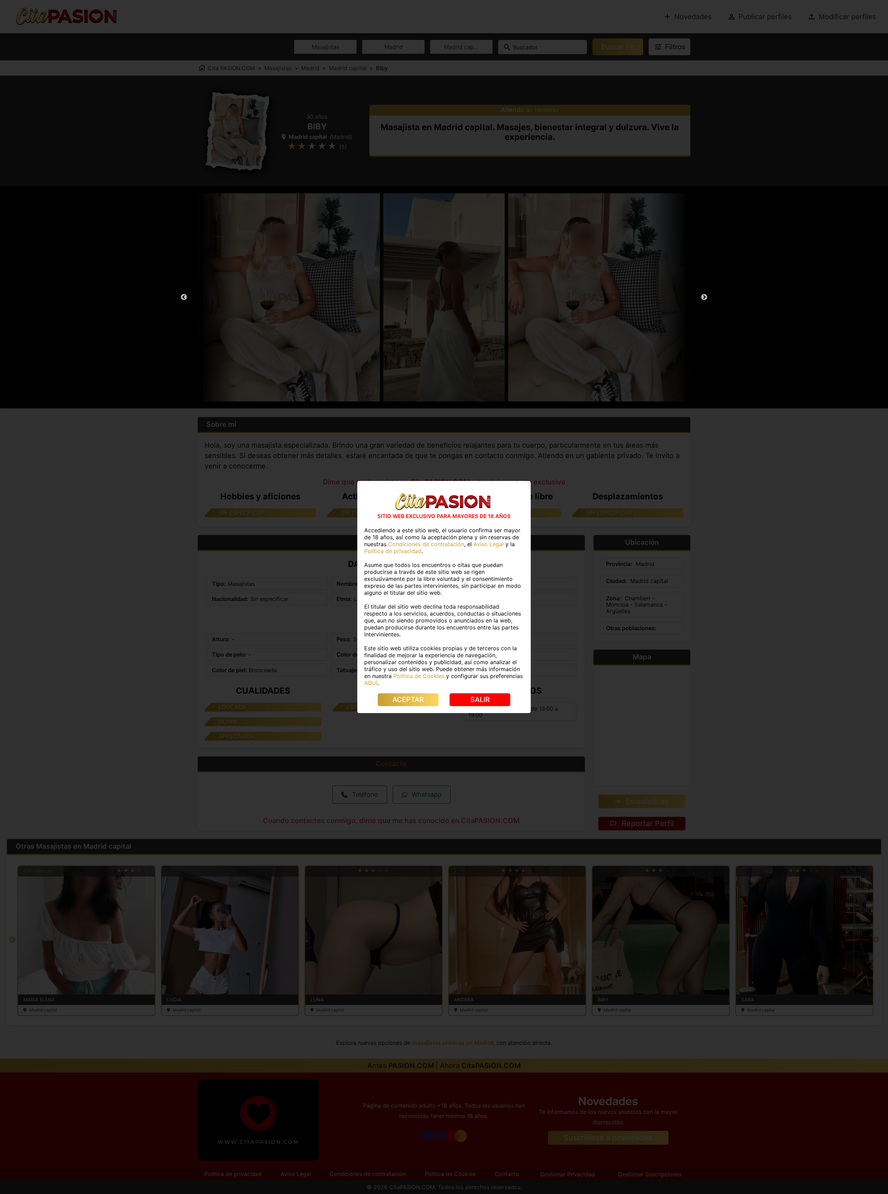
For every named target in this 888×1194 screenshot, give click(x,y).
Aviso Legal (488, 544)
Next (704, 297)
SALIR (480, 699)
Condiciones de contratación (426, 544)
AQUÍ (370, 682)
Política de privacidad (392, 551)
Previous (183, 297)
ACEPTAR (408, 699)
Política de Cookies (418, 675)
